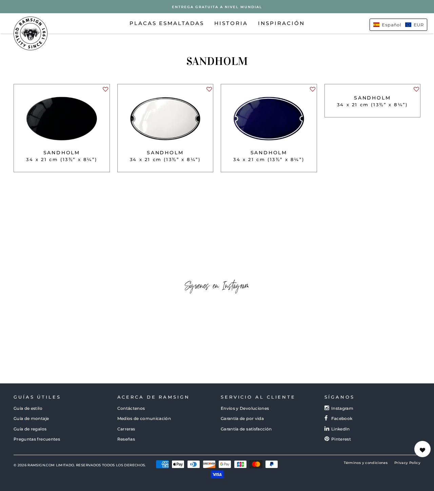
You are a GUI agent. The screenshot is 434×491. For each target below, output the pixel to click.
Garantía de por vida (242, 418)
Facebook (342, 418)
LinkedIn (340, 428)
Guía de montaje (31, 418)
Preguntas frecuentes (37, 439)
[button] (105, 91)
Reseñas (126, 439)
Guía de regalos (30, 428)
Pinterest (341, 439)
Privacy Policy (407, 463)
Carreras (126, 428)
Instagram (342, 408)
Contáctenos (131, 408)
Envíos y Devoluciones (245, 408)
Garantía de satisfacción (246, 428)
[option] (217, 6)
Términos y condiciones (366, 463)
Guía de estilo (28, 408)
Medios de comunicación (144, 418)
